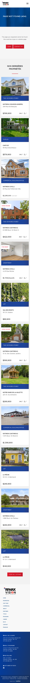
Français (5, 627)
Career (5, 619)
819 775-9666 (9, 651)
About (5, 608)
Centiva (17, 681)
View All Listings (15, 574)
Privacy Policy (5, 678)
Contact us (19, 46)
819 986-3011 (8, 661)
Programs (5, 616)
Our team (5, 603)
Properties (6, 600)
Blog (4, 621)
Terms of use (13, 678)
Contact (5, 624)
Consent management (22, 678)
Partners (5, 611)
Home (9, 46)
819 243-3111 (8, 641)
